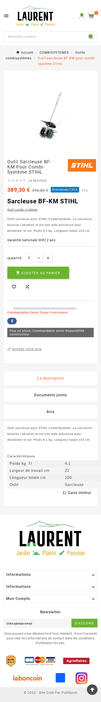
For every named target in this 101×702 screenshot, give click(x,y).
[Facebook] (60, 677)
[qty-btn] (48, 258)
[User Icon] (82, 16)
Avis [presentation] (50, 411)
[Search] (91, 36)
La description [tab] (50, 378)
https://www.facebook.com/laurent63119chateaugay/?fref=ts (12, 321)
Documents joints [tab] (50, 395)
